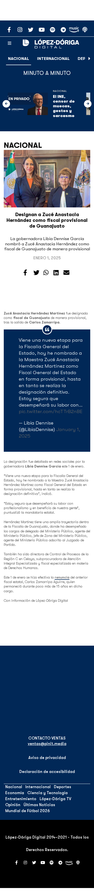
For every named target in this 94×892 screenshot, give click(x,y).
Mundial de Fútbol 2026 (27, 811)
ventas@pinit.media (47, 744)
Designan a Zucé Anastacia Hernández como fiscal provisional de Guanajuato (47, 220)
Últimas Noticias (39, 805)
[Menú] (9, 43)
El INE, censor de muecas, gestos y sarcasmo (64, 106)
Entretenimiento (20, 799)
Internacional (53, 58)
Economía (14, 793)
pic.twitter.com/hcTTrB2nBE (50, 411)
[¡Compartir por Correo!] (66, 272)
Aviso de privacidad (47, 757)
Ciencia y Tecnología (47, 793)
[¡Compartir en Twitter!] (36, 272)
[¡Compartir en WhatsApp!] (46, 272)
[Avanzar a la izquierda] (6, 104)
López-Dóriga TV (55, 799)
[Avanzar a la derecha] (89, 58)
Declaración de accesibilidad (47, 771)
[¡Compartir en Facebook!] (25, 272)
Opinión (12, 805)
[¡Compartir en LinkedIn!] (56, 272)
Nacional (18, 58)
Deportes (62, 787)
